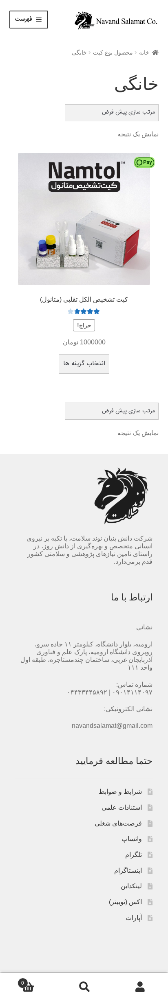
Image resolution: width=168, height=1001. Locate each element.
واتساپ (132, 838)
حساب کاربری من (140, 987)
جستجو (84, 987)
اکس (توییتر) (125, 901)
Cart (38, 980)
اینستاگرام (128, 870)
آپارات (134, 917)
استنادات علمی (122, 807)
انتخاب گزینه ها (84, 363)
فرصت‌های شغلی (118, 823)
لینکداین (131, 886)
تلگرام (133, 854)
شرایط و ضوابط (120, 791)
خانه (144, 52)
